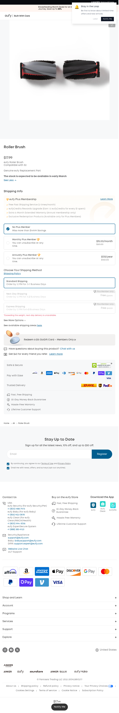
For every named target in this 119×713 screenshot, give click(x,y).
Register (102, 454)
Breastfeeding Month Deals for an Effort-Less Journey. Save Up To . (59, 8)
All (14, 423)
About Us (11, 686)
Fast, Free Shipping (67, 503)
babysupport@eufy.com (28, 541)
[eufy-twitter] (17, 649)
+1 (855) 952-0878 (16, 515)
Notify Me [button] (59, 707)
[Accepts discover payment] (73, 571)
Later (95, 19)
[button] (10, 180)
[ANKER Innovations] (102, 2)
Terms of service (48, 690)
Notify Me (107, 19)
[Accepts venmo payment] (42, 582)
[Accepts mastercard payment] (105, 571)
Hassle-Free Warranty (68, 518)
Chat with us (67, 349)
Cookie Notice (69, 690)
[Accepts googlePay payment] (89, 571)
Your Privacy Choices (96, 686)
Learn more (56, 354)
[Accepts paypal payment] (10, 582)
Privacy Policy (64, 463)
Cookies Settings (25, 690)
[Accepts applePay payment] (57, 571)
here (39, 325)
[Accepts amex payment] (42, 571)
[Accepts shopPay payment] (26, 582)
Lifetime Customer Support (71, 524)
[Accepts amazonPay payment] (26, 571)
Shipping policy (29, 686)
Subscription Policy (92, 690)
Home (6, 423)
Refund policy (51, 686)
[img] (10, 571)
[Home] (17, 15)
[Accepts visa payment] (57, 582)
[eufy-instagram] (4, 649)
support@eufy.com (18, 538)
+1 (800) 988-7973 (16, 509)
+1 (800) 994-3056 (16, 524)
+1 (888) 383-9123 (16, 529)
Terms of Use (47, 463)
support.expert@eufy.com (28, 544)
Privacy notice (71, 686)
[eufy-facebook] (11, 649)
